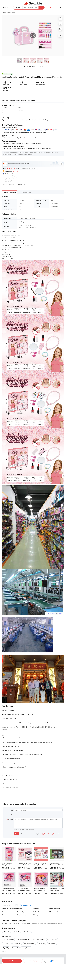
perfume (19, 908)
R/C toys (35, 908)
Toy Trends (15, 948)
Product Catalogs (26, 905)
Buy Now (11, 961)
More (3, 951)
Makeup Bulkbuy (26, 948)
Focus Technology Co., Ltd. (21, 957)
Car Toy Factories (52, 939)
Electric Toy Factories (38, 939)
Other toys (36, 915)
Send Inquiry (33, 961)
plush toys (4, 915)
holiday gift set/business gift (9, 908)
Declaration (50, 957)
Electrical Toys (27, 931)
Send (16, 834)
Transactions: (28, 168)
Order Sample (31, 100)
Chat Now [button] (55, 961)
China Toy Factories (8, 939)
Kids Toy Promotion (29, 944)
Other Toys (12, 12)
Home (3, 12)
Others (50, 915)
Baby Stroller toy (21, 915)
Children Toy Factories (23, 939)
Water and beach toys (54, 908)
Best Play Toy (6, 944)
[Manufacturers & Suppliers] (33, 3)
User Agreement (42, 957)
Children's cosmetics (54, 912)
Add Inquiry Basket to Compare (33, 66)
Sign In (4, 184)
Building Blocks (37, 912)
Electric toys (5, 912)
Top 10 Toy (6, 948)
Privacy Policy (58, 957)
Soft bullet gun (21, 912)
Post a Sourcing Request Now (51, 834)
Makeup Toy (41, 944)
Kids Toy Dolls (51, 944)
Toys (7, 12)
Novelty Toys (6, 931)
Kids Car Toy (17, 944)
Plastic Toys (16, 931)
